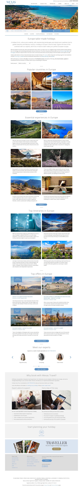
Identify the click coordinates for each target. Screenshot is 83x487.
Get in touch (41, 435)
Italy (65, 51)
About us (14, 463)
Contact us (14, 467)
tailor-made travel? (46, 385)
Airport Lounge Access (32, 459)
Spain (68, 51)
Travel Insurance (31, 458)
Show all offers (41, 340)
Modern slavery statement (41, 479)
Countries (32, 33)
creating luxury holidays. (32, 385)
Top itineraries (50, 33)
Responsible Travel (31, 465)
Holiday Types (15, 459)
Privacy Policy (46, 485)
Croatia (45, 55)
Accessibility (55, 478)
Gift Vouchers (30, 463)
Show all (41, 111)
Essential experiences (40, 33)
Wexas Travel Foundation (33, 461)
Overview (26, 33)
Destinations (15, 458)
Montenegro (17, 56)
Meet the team (41, 369)
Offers (13, 461)
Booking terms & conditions (44, 478)
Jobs (13, 465)
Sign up (47, 460)
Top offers (56, 33)
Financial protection (64, 478)
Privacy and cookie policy (30, 478)
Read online (56, 448)
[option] (23, 358)
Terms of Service (54, 485)
